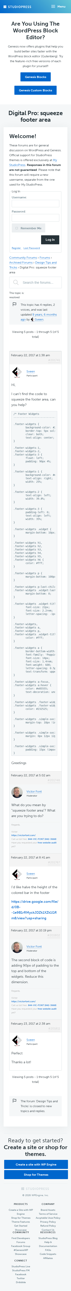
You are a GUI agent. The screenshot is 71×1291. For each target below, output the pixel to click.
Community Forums (23, 257)
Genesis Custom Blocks (35, 90)
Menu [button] (61, 6)
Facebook (20, 1274)
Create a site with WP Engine (36, 1164)
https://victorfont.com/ (23, 835)
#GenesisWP (21, 1250)
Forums (45, 257)
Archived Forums (21, 262)
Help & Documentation (48, 1244)
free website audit (47, 842)
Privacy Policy (48, 1221)
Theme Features (21, 1221)
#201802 (53, 935)
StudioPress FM (21, 1270)
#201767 (54, 862)
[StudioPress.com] (18, 7)
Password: (19, 211)
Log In (50, 239)
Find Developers (21, 1238)
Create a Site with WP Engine (21, 1211)
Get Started (20, 1225)
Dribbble (21, 1282)
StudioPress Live (21, 1266)
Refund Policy (48, 1225)
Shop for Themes (36, 1174)
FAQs (48, 1250)
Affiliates (48, 1258)
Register (17, 248)
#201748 (54, 780)
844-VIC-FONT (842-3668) (42, 839)
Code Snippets (48, 1254)
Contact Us (48, 1229)
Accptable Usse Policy (48, 1217)
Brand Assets (48, 1209)
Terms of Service (48, 1213)
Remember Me (30, 228)
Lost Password (31, 248)
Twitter (21, 1278)
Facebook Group (20, 1246)
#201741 (54, 360)
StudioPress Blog (48, 1238)
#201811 (54, 1028)
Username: (20, 197)
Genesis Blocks (35, 77)
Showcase (21, 1229)
